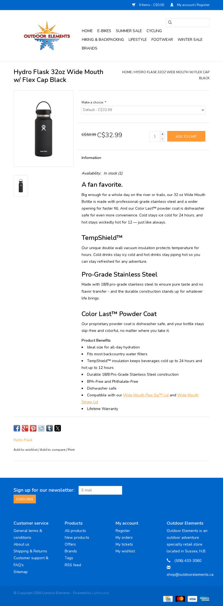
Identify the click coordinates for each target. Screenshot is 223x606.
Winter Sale (190, 39)
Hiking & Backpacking (103, 39)
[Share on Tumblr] (49, 428)
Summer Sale (129, 30)
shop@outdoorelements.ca (190, 574)
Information (91, 157)
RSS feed (73, 565)
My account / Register (192, 5)
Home (87, 30)
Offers (70, 544)
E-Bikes (104, 30)
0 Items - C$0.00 (151, 5)
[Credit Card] (167, 598)
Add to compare (53, 450)
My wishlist (125, 551)
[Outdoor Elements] (47, 35)
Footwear (162, 39)
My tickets (124, 544)
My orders (124, 537)
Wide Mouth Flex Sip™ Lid (146, 395)
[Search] (170, 22)
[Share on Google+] (25, 428)
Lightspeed (100, 593)
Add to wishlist (26, 450)
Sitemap (21, 571)
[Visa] (192, 598)
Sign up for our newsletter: (44, 490)
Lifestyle (138, 39)
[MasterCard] (180, 598)
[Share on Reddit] (41, 428)
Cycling (154, 30)
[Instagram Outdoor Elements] (205, 490)
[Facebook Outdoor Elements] (185, 490)
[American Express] (203, 598)
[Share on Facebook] (17, 428)
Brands (89, 48)
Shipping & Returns (30, 551)
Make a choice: (94, 102)
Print (71, 450)
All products (75, 530)
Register (123, 530)
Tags (69, 558)
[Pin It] (33, 428)
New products (77, 537)
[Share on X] (57, 428)
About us (21, 544)
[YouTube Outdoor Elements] (195, 490)
